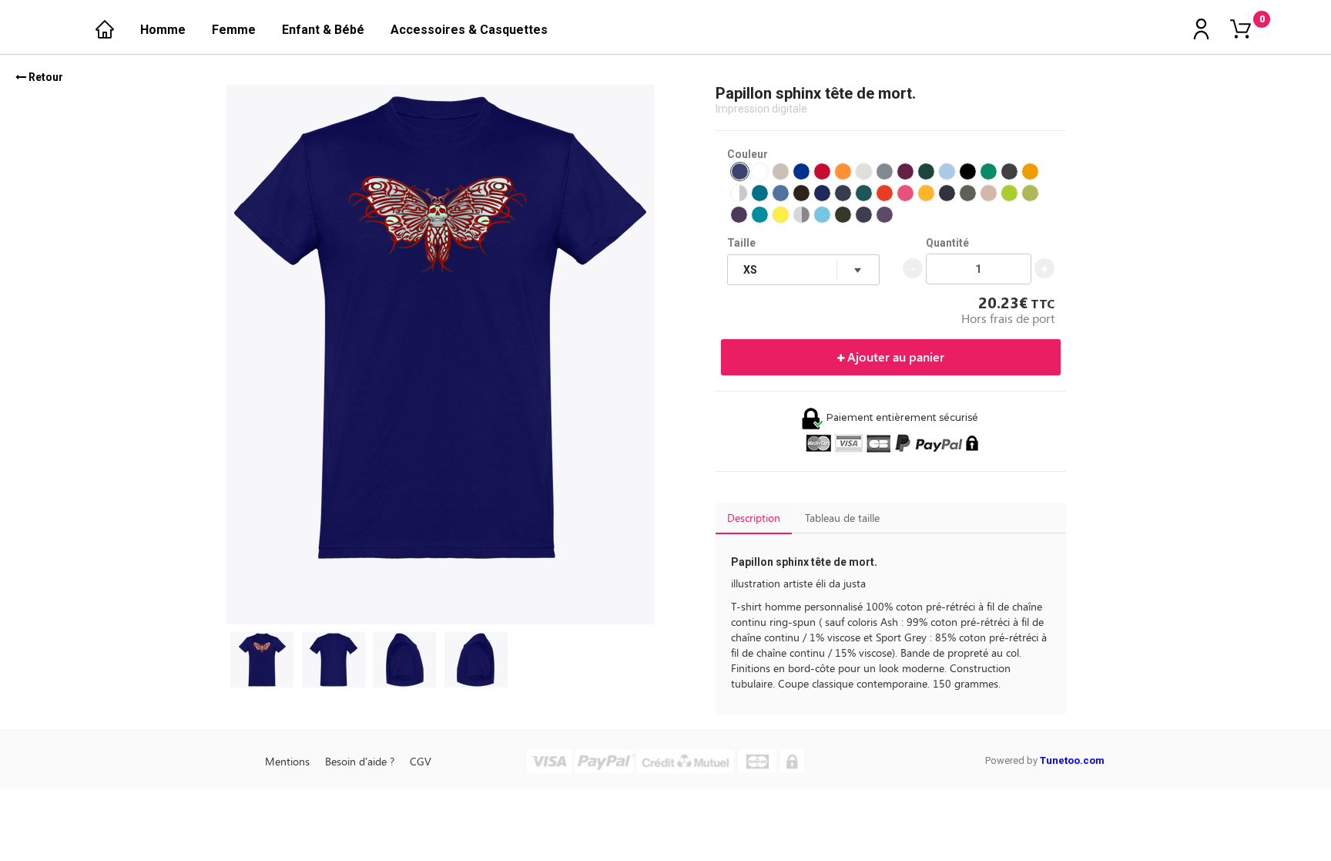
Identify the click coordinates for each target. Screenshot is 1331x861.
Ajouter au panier (894, 356)
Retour (44, 77)
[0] (1240, 30)
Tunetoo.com (1072, 760)
